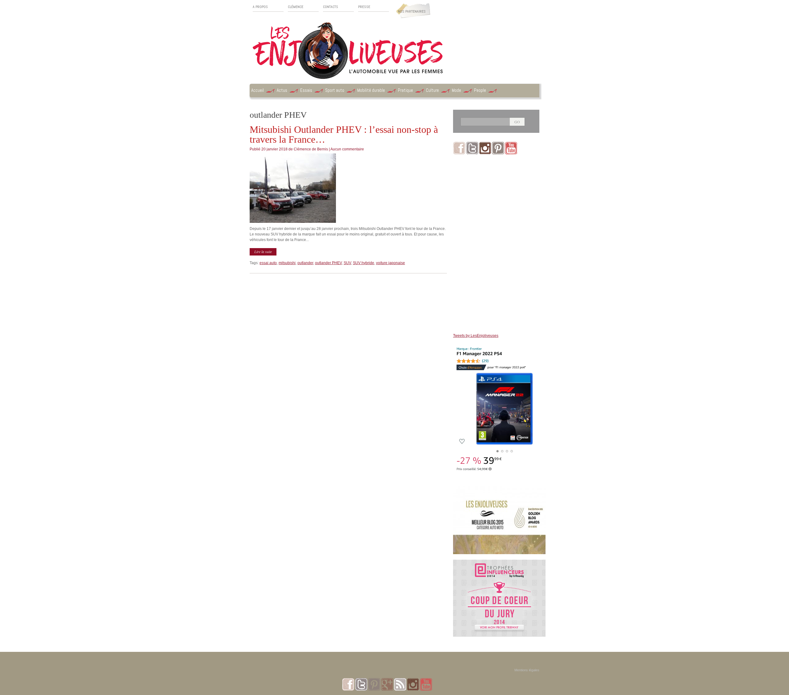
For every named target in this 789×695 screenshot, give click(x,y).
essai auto (268, 263)
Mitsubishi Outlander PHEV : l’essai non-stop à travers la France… (344, 134)
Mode (456, 90)
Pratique (405, 90)
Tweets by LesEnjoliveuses (475, 335)
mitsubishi (287, 263)
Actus (282, 90)
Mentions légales (526, 670)
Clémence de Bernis (311, 149)
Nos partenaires (412, 11)
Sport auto (334, 90)
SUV (347, 263)
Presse (364, 7)
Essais (306, 90)
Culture (432, 90)
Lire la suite (263, 251)
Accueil (257, 90)
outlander (305, 263)
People (480, 90)
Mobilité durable (371, 90)
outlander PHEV (328, 263)
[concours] (499, 562)
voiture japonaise (390, 263)
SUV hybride (363, 263)
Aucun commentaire (347, 149)
